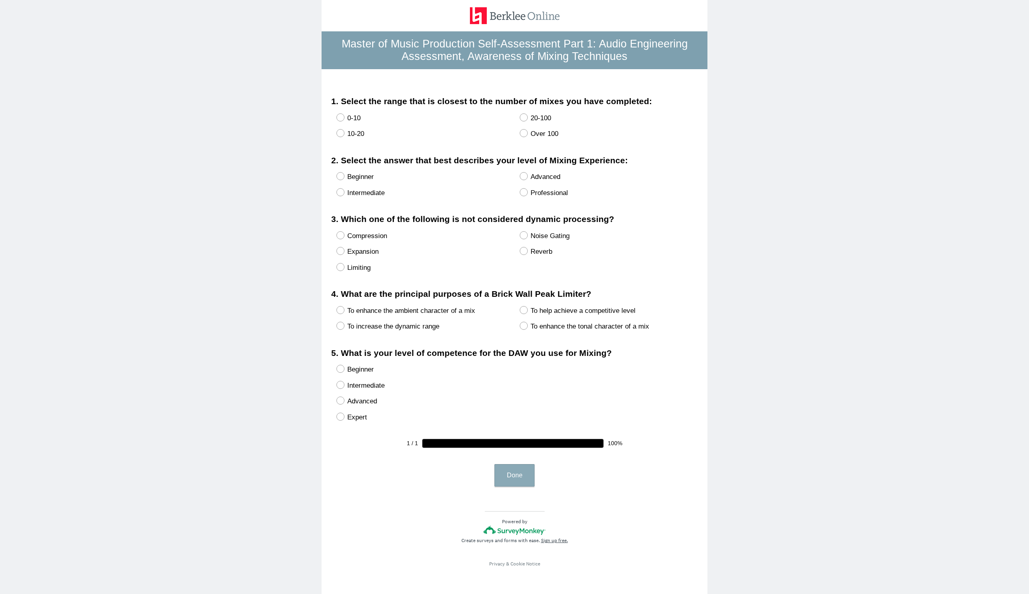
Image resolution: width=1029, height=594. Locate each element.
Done (515, 475)
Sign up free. (554, 540)
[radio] (335, 117)
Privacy (497, 564)
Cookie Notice (525, 564)
